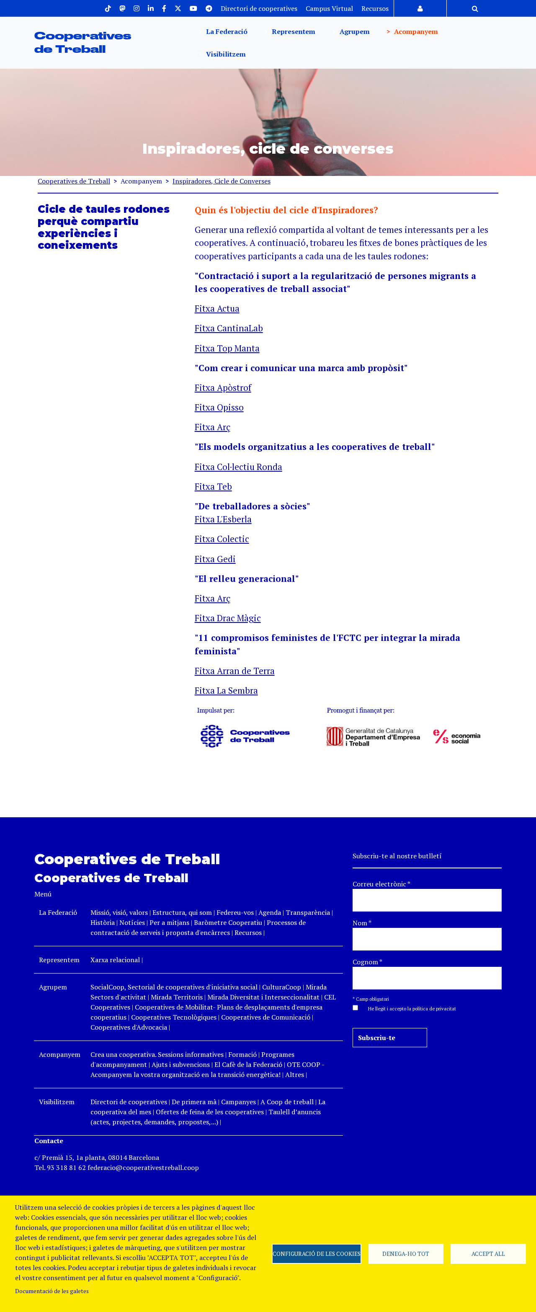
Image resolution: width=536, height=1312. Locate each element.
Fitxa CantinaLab (229, 328)
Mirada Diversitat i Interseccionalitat (263, 997)
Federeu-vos (235, 912)
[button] (408, 1007)
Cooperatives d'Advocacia (128, 1027)
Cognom (367, 961)
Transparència (308, 912)
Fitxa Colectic (222, 539)
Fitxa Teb (213, 486)
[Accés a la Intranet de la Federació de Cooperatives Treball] (420, 8)
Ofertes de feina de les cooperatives (210, 1111)
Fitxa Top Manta (227, 348)
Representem (292, 31)
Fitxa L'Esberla (223, 519)
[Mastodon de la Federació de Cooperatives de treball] (122, 8)
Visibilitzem (225, 54)
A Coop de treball (287, 1101)
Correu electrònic (381, 883)
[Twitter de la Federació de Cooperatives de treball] (178, 8)
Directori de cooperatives (259, 8)
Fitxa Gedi (215, 559)
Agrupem (354, 31)
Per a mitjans (169, 922)
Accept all (488, 1254)
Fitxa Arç (212, 427)
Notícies (133, 922)
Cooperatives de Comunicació (265, 1017)
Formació (242, 1054)
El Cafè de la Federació (248, 1064)
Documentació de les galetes (52, 1291)
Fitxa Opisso (219, 407)
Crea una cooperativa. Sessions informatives (157, 1054)
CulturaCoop (281, 987)
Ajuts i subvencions (181, 1064)
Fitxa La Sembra (226, 690)
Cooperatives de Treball (74, 181)
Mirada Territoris (177, 997)
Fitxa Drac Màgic (228, 618)
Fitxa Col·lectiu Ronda (238, 467)
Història (102, 922)
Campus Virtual (329, 8)
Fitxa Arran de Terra (235, 671)
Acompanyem (415, 31)
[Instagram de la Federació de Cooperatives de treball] (136, 8)
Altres (294, 1074)
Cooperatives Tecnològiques (173, 1017)
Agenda (270, 912)
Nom (362, 922)
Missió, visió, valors (119, 912)
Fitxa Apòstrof (223, 387)
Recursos (375, 8)
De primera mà (194, 1101)
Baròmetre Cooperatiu (228, 922)
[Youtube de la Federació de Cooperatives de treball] (193, 8)
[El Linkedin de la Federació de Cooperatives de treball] (150, 8)
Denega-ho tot (405, 1254)
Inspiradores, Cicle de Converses (222, 181)
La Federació (225, 31)
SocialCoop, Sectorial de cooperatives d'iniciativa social (174, 987)
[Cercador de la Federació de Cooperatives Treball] (475, 8)
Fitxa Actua (217, 308)
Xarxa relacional (115, 959)
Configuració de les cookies (317, 1254)
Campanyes (238, 1101)
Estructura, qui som (182, 912)
